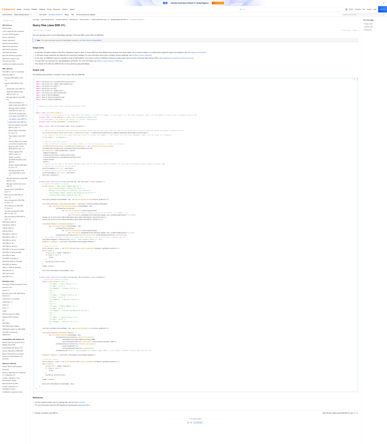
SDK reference (74, 19)
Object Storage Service (21, 15)
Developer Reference (55, 15)
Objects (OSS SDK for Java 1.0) (100, 19)
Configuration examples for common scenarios (178, 58)
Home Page (36, 19)
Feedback (199, 422)
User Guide (42, 15)
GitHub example (79, 402)
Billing (67, 15)
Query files (86, 40)
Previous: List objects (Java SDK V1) (46, 413)
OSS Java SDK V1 (85, 19)
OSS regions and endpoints (197, 52)
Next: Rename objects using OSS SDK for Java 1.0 (339, 413)
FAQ (72, 15)
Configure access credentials (142, 55)
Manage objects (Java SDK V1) (119, 19)
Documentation (7, 15)
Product (355, 30)
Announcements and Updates (85, 15)
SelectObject (97, 40)
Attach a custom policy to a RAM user (109, 61)
